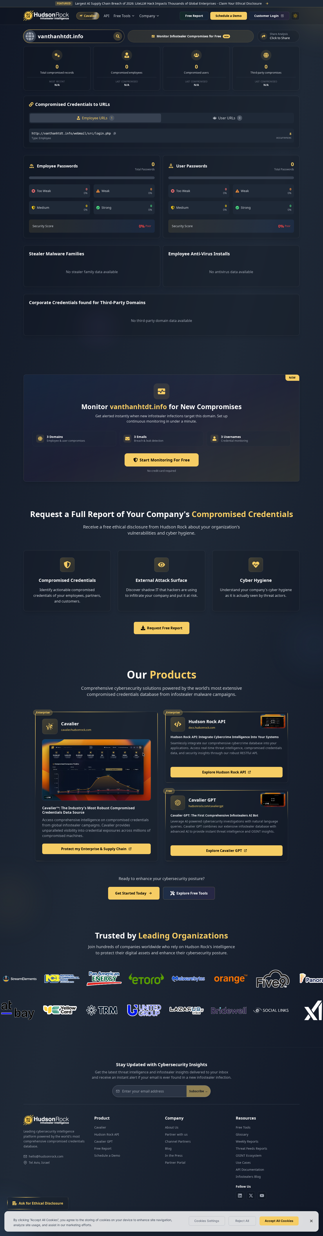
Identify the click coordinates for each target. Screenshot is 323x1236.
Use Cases (243, 1162)
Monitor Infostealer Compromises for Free (193, 36)
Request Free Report (164, 628)
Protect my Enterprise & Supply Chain (94, 848)
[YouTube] (262, 1195)
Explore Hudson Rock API (224, 772)
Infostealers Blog (248, 1176)
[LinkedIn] (240, 1195)
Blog (168, 1148)
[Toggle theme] (295, 16)
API (106, 15)
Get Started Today (130, 893)
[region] (161, 1221)
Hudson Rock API (106, 1134)
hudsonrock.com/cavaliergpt (206, 806)
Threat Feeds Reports (251, 1148)
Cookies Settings (206, 1221)
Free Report (194, 16)
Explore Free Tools (192, 893)
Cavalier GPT (103, 1141)
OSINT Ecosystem (248, 1155)
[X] (251, 1195)
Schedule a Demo (229, 16)
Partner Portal (175, 1162)
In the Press (174, 1155)
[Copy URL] (115, 133)
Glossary (242, 1134)
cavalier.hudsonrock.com (76, 730)
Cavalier (100, 1127)
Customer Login (266, 16)
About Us (171, 1127)
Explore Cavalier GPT (224, 850)
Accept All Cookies (279, 1221)
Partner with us (176, 1134)
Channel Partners (178, 1141)
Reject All (242, 1221)
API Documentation (250, 1169)
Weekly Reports (247, 1141)
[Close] (311, 1221)
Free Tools (243, 1127)
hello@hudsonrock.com (46, 1156)
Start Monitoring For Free (165, 460)
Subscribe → (198, 1091)
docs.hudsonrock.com (202, 728)
